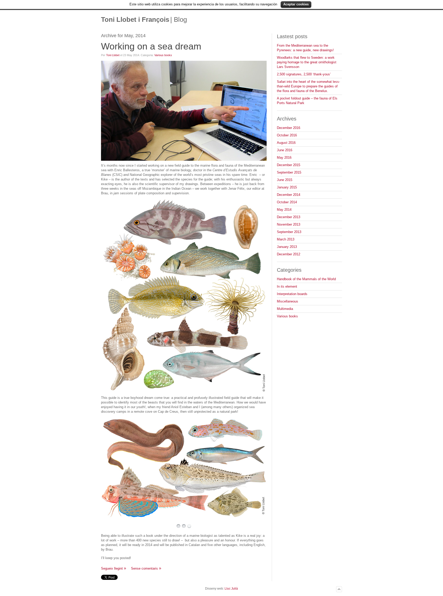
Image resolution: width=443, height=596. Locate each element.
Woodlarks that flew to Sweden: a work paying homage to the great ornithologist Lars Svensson (306, 62)
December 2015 (288, 165)
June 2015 (284, 180)
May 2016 (284, 157)
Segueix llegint (112, 568)
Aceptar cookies (296, 4)
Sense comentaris (144, 568)
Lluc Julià (231, 588)
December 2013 (288, 217)
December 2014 (288, 195)
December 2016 (288, 128)
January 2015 (287, 187)
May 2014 (284, 209)
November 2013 (288, 224)
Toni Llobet (112, 55)
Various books (163, 55)
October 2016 (287, 135)
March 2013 (285, 239)
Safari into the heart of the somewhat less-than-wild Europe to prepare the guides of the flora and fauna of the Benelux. (308, 86)
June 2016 (284, 150)
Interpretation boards (292, 294)
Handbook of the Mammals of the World (306, 279)
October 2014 (287, 202)
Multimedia (285, 309)
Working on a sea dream (151, 46)
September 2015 (289, 172)
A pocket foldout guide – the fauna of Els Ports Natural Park (307, 100)
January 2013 (287, 247)
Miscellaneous (287, 301)
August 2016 (286, 143)
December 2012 (288, 254)
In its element (287, 286)
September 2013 (289, 232)
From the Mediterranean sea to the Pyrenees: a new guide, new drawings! (305, 48)
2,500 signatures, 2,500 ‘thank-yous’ (304, 74)
